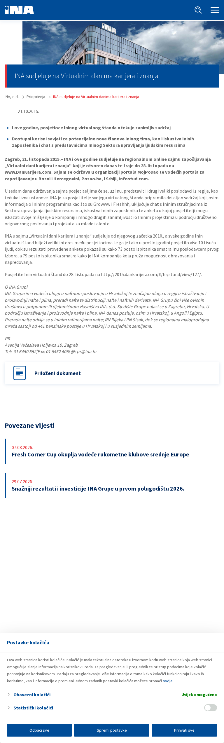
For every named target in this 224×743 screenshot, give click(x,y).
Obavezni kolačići (31, 694)
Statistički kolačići (33, 708)
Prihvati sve (184, 730)
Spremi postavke (112, 730)
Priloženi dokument (57, 373)
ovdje (168, 680)
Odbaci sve (39, 730)
